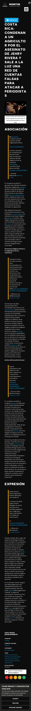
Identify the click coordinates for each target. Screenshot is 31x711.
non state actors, (8, 662)
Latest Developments (9, 650)
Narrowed (7, 645)
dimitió (12, 618)
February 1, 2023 (14, 395)
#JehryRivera (13, 164)
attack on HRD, (17, 656)
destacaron (13, 345)
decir (10, 608)
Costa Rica (7, 640)
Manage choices (15, 707)
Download (13, 20)
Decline (15, 703)
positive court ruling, (9, 654)
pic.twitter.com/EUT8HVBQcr (18, 170)
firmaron (16, 431)
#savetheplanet (14, 386)
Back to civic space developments (15, 671)
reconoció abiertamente (16, 195)
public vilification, (15, 658)
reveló (23, 552)
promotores (18, 444)
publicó (9, 224)
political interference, (9, 660)
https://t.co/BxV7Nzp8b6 (16, 388)
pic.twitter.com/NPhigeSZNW (18, 525)
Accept (15, 698)
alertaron (20, 331)
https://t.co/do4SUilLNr (16, 147)
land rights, (17, 660)
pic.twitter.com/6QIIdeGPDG (18, 291)
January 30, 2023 (14, 532)
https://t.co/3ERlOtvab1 (21, 289)
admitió (10, 590)
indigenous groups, (9, 656)
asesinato (22, 187)
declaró (9, 218)
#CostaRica (14, 137)
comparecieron (9, 310)
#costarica (12, 382)
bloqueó (13, 403)
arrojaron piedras (16, 214)
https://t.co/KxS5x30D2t (16, 523)
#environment (13, 384)
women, (16, 654)
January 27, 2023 (14, 298)
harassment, (7, 658)
